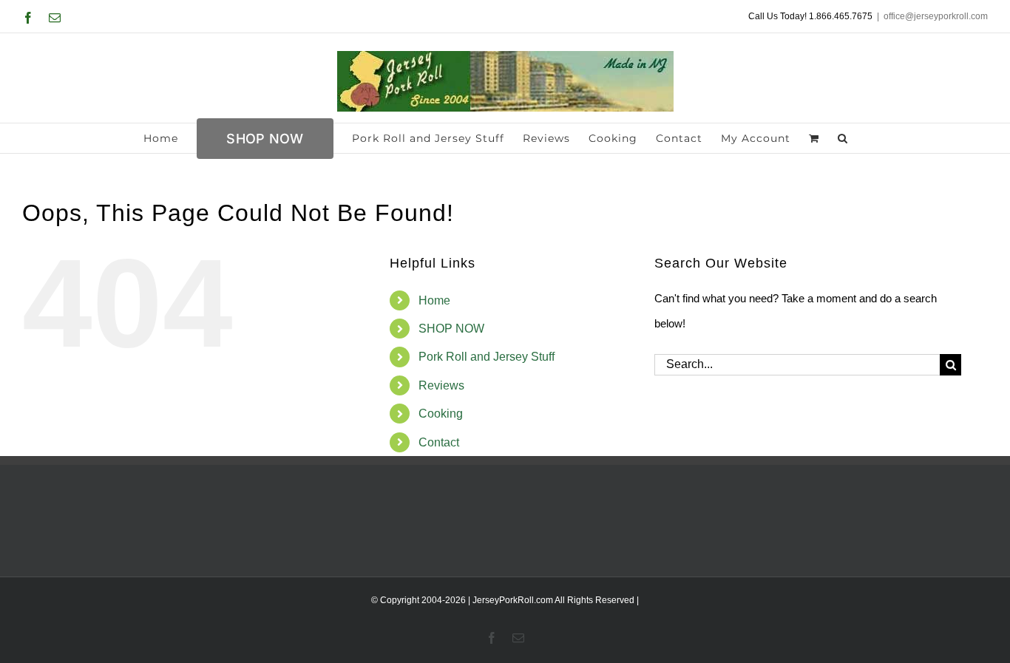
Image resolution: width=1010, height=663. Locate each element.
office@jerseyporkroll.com (936, 16)
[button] (843, 138)
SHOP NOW (451, 328)
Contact (438, 442)
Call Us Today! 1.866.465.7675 (810, 16)
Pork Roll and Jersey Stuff (486, 356)
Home (434, 300)
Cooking (440, 413)
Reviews (441, 385)
